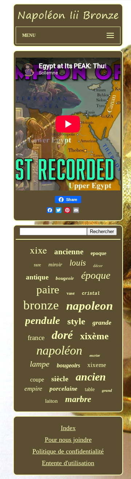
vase (71, 293)
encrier (95, 356)
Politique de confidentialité (68, 451)
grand (107, 390)
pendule (42, 320)
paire (47, 289)
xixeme (96, 365)
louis (78, 262)
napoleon (89, 305)
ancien (91, 377)
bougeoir (65, 278)
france (36, 337)
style (76, 321)
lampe (39, 363)
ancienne (68, 251)
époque (95, 275)
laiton (51, 401)
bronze (41, 305)
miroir (55, 264)
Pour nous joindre (68, 439)
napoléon (59, 350)
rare (37, 264)
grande (101, 322)
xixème (94, 336)
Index (68, 428)
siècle (59, 379)
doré (62, 334)
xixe (38, 249)
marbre (78, 399)
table (90, 389)
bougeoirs (68, 365)
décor (98, 265)
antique (37, 277)
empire (33, 388)
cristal (91, 293)
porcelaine (63, 388)
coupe (37, 379)
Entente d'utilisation (68, 463)
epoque (98, 253)
